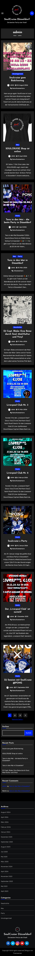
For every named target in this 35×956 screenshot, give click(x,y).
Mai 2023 (4, 886)
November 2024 (6, 866)
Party (18, 216)
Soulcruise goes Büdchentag (12, 749)
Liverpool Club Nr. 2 (17, 473)
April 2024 (4, 871)
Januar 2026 (5, 832)
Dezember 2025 (6, 837)
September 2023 (7, 881)
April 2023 (4, 891)
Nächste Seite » (17, 719)
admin (12, 85)
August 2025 (5, 847)
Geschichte (17, 327)
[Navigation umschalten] (2, 13)
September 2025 (7, 842)
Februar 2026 (6, 827)
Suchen (5, 727)
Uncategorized (17, 74)
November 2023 (6, 876)
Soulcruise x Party (17, 541)
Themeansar (17, 953)
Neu (17, 145)
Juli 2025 (4, 852)
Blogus (27, 950)
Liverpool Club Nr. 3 (17, 405)
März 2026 (5, 822)
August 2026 (5, 812)
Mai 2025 (4, 857)
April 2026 (4, 817)
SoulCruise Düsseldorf (17, 19)
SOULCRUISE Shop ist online (12, 753)
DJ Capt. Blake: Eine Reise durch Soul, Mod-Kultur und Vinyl (17, 334)
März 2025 (4, 862)
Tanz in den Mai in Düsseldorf (13, 765)
